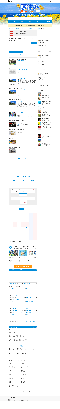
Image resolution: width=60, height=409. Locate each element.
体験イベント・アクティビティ (25, 366)
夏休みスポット (11, 374)
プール (39, 21)
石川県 (14, 335)
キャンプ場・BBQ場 (23, 374)
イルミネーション (32, 398)
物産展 (21, 367)
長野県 (17, 333)
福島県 (17, 275)
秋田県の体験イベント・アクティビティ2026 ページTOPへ (30, 391)
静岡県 (23, 336)
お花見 (16, 398)
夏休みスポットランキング (13, 357)
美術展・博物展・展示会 (24, 371)
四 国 (10, 340)
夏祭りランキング (11, 355)
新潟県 (20, 333)
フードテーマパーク (23, 385)
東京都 (14, 332)
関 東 (10, 332)
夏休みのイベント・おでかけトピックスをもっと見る (23, 266)
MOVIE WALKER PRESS (23, 400)
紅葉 (29, 398)
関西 (33, 349)
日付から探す (13, 21)
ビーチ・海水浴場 (11, 378)
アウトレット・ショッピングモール (14, 379)
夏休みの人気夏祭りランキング (14, 280)
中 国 (10, 339)
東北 (12, 43)
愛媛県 (17, 340)
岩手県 (23, 43)
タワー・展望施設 (11, 385)
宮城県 (29, 43)
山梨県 (14, 333)
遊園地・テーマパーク (24, 375)
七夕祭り (10, 363)
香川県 (14, 340)
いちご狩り (14, 398)
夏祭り (30, 21)
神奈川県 (17, 332)
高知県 (23, 340)
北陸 (25, 349)
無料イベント (11, 366)
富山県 (17, 335)
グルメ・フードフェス (12, 367)
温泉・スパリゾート (23, 378)
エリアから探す (21, 21)
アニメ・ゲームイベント (12, 370)
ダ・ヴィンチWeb (13, 400)
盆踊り (10, 364)
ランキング (14, 283)
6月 (13, 243)
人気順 (30, 51)
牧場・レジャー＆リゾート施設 (13, 386)
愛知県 (14, 336)
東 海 (10, 336)
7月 (23, 243)
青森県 (17, 43)
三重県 (20, 336)
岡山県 (17, 339)
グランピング (11, 375)
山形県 (12, 275)
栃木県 (29, 332)
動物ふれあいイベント (12, 371)
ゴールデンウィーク (20, 398)
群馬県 (26, 332)
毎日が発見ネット (28, 400)
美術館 (10, 382)
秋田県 (23, 331)
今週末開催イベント (48, 21)
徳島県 (20, 340)
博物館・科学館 (23, 381)
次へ (25, 158)
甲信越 (10, 333)
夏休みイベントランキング (24, 355)
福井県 (20, 335)
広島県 (14, 339)
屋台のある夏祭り (23, 364)
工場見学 (10, 381)
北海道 (10, 329)
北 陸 (10, 335)
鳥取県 (23, 339)
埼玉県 (23, 332)
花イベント (22, 370)
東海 (29, 349)
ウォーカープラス (10, 398)
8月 (32, 243)
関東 (17, 349)
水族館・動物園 (11, 377)
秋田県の (13, 288)
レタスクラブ (9, 400)
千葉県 (20, 332)
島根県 (26, 339)
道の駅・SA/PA (23, 382)
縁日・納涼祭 (22, 363)
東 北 (10, 331)
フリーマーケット (11, 368)
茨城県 (32, 332)
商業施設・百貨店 (23, 379)
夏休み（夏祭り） (26, 398)
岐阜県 (17, 336)
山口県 (20, 339)
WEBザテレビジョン (18, 400)
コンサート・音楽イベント (24, 368)
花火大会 (23, 398)
